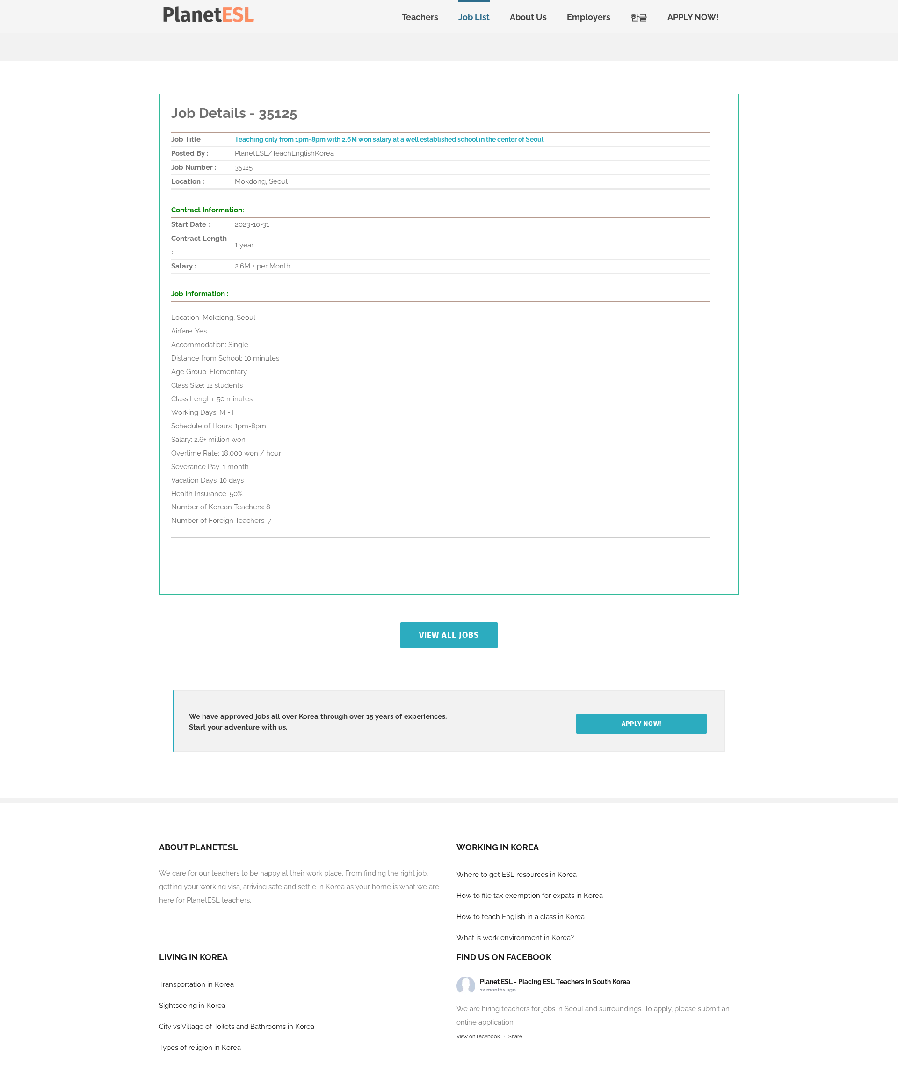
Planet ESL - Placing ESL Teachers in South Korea (555, 981)
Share (515, 1037)
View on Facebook (478, 1037)
